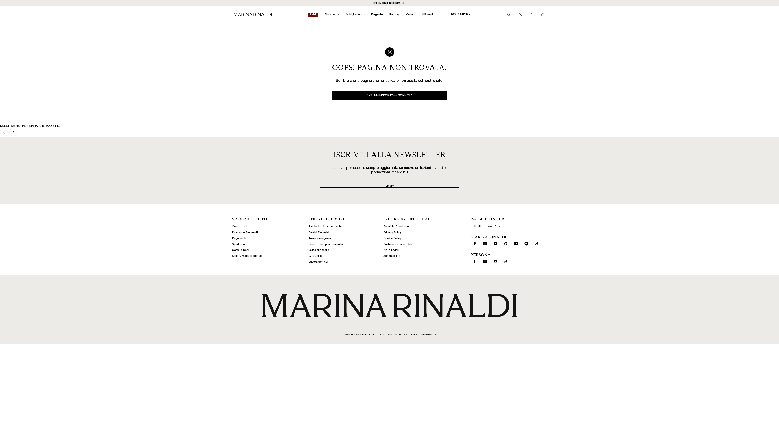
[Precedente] (4, 132)
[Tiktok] (536, 243)
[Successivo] (13, 132)
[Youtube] (494, 243)
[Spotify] (525, 243)
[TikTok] (505, 261)
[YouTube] (494, 261)
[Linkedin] (515, 243)
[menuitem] (313, 15)
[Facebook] (474, 243)
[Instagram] (484, 243)
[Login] (520, 14)
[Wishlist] (531, 14)
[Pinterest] (505, 243)
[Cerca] (508, 14)
